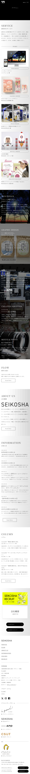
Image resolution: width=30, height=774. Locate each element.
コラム (3, 693)
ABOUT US (4, 650)
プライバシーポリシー (6, 767)
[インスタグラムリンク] (6, 698)
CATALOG (22, 767)
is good (3, 691)
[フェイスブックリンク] (9, 698)
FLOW (3, 647)
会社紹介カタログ (12, 630)
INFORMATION (6, 653)
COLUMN (4, 656)
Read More (8, 380)
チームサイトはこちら (8, 219)
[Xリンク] (2, 698)
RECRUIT (4, 659)
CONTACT (22, 771)
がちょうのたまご (11, 684)
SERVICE (4, 644)
